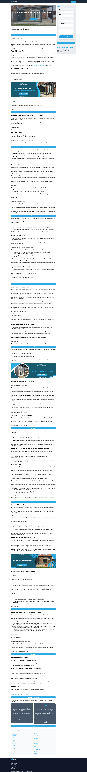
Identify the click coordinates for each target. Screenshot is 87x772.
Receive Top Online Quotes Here (33, 697)
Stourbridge (36, 748)
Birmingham (36, 744)
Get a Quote (33, 18)
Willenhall (18, 694)
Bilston (24, 694)
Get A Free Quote (33, 726)
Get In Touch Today (33, 34)
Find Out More (33, 428)
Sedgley (13, 748)
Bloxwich (14, 745)
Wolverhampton (15, 750)
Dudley (13, 753)
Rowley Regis (36, 735)
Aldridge (35, 733)
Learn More (33, 609)
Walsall (27, 694)
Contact (73, 1)
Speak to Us (33, 215)
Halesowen (36, 743)
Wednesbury (13, 694)
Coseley (13, 742)
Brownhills (36, 738)
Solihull (35, 751)
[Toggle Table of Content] (21, 38)
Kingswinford (36, 741)
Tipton (21, 694)
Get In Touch (66, 43)
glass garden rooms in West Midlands (39, 65)
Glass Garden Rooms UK (16, 28)
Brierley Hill (36, 740)
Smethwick (36, 736)
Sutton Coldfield (37, 749)
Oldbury (13, 751)
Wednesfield (14, 743)
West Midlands (36, 746)
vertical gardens (23, 194)
